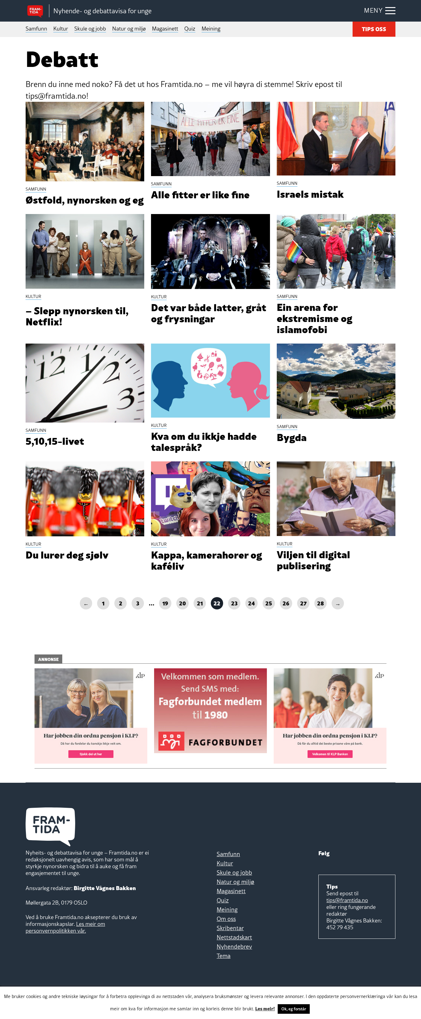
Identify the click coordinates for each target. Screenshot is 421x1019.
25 (268, 603)
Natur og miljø (129, 28)
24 (251, 603)
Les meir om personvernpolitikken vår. (65, 927)
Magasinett (165, 28)
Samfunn (36, 28)
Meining (211, 28)
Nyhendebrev (234, 947)
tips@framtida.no (347, 900)
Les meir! (265, 1008)
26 (286, 603)
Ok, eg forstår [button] (293, 1009)
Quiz (189, 28)
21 (200, 603)
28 (320, 603)
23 (234, 603)
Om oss (226, 919)
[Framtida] (37, 11)
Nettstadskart (234, 937)
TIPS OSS (374, 28)
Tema (224, 956)
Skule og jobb (90, 28)
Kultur (60, 28)
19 (165, 603)
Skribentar (230, 928)
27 (303, 603)
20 (182, 603)
